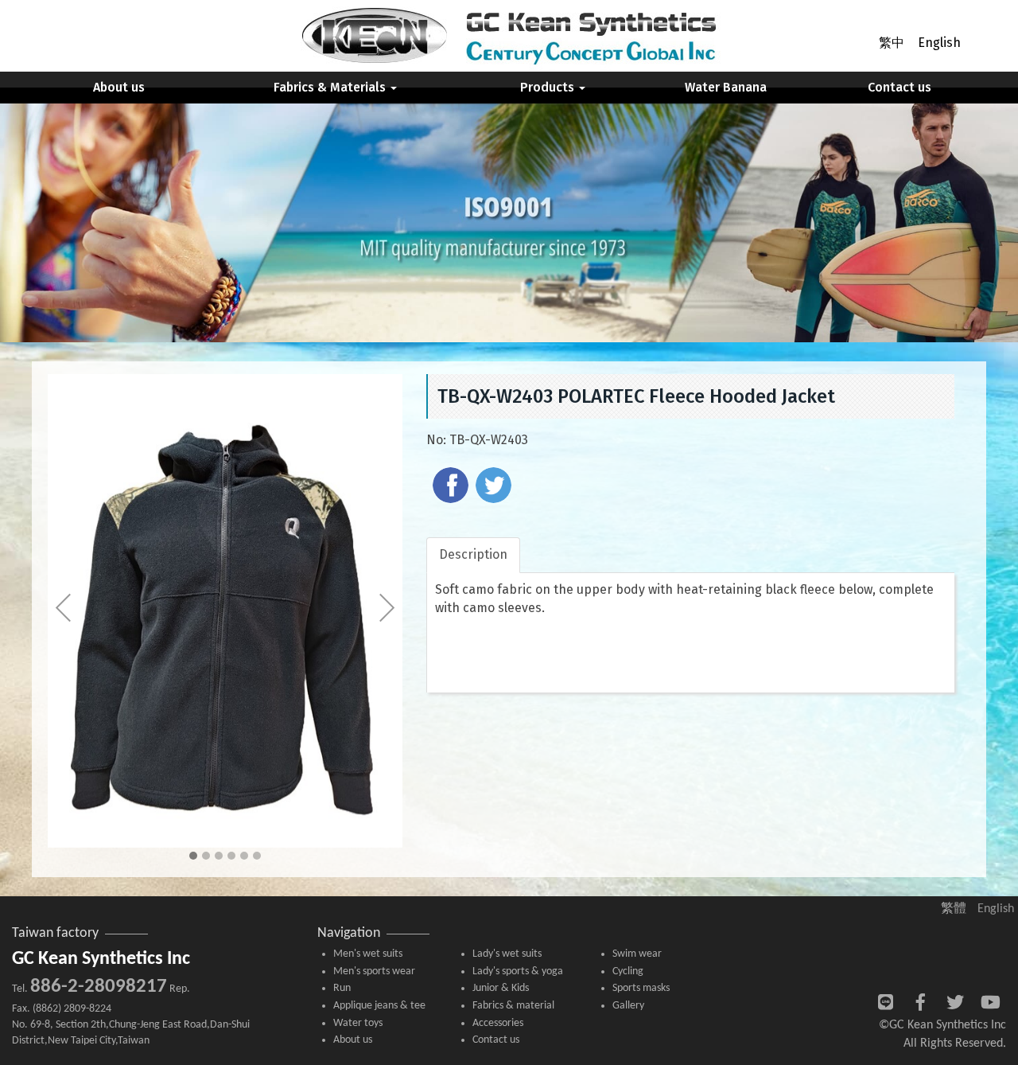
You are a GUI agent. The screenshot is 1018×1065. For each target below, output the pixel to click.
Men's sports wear (374, 971)
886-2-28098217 (98, 987)
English (939, 42)
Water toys (358, 1023)
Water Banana (726, 87)
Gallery (628, 1006)
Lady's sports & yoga (517, 971)
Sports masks (641, 988)
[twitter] (495, 487)
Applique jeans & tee (379, 1006)
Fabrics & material (513, 1006)
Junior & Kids (500, 988)
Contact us (899, 87)
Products (548, 87)
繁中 (891, 42)
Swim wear (637, 954)
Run (342, 988)
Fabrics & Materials (331, 87)
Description (473, 554)
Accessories (497, 1023)
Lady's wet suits (507, 954)
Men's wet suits (367, 954)
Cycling (627, 971)
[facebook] (452, 487)
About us (119, 87)
